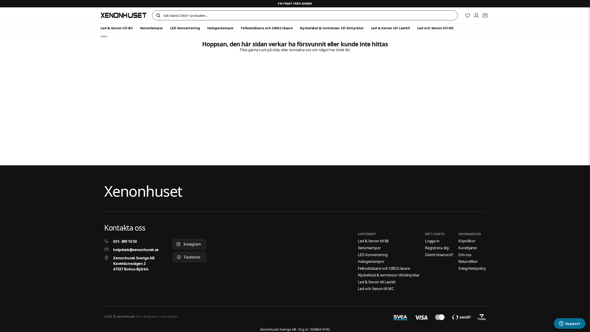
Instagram (192, 244)
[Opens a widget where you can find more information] (569, 324)
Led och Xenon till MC (435, 28)
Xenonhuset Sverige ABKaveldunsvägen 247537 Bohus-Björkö (133, 263)
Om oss (464, 254)
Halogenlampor (220, 28)
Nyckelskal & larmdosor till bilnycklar (332, 28)
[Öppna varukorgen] (485, 15)
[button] (158, 15)
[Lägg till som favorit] (467, 15)
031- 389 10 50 (125, 241)
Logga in (432, 240)
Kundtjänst (467, 247)
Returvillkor (468, 261)
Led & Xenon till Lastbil (390, 28)
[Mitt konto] (476, 15)
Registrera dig (437, 247)
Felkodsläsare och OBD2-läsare (266, 28)
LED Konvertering (185, 28)
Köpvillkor (466, 240)
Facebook (192, 257)
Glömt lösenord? (439, 254)
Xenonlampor (151, 28)
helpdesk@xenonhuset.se (136, 249)
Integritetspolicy (472, 268)
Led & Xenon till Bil (116, 28)
